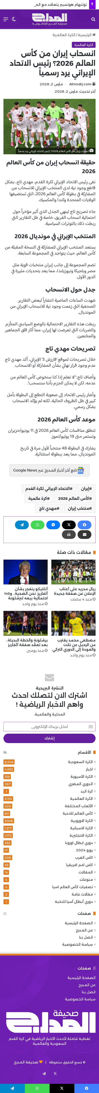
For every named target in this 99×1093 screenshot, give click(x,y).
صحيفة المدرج (26, 1062)
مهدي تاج (48, 508)
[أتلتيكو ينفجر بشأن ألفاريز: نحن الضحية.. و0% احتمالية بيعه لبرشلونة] (25, 572)
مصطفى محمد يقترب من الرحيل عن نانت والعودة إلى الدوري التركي (74, 645)
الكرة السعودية (80, 762)
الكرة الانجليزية (81, 835)
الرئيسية (85, 35)
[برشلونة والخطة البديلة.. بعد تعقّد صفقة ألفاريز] (25, 623)
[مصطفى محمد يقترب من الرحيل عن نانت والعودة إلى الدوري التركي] (73, 623)
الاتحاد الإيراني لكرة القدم (47, 488)
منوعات (86, 879)
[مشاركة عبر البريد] (84, 534)
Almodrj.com (80, 84)
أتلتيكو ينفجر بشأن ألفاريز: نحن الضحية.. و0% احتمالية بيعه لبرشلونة (26, 593)
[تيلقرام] (22, 525)
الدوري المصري (80, 784)
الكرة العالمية (63, 35)
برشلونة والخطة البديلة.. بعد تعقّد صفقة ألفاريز (27, 642)
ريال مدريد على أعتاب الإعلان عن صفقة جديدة (75, 591)
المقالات (86, 872)
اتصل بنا (86, 937)
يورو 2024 (84, 850)
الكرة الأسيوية (81, 776)
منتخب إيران (78, 508)
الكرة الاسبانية (81, 828)
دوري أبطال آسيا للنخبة (74, 901)
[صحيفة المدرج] (49, 19)
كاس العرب (84, 857)
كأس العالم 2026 (73, 498)
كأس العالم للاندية (78, 813)
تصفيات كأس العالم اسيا (72, 887)
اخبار (89, 769)
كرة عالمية (37, 498)
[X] (69, 525)
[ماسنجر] (53, 525)
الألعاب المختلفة (79, 806)
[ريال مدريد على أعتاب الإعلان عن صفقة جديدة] (73, 572)
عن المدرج (84, 930)
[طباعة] (69, 534)
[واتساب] (37, 525)
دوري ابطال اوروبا (79, 843)
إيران (85, 488)
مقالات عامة (82, 894)
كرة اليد (87, 791)
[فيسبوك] (84, 525)
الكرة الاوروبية (82, 820)
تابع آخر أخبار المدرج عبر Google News (45, 470)
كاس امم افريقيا (79, 865)
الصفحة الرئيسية (79, 923)
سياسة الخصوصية (77, 944)
